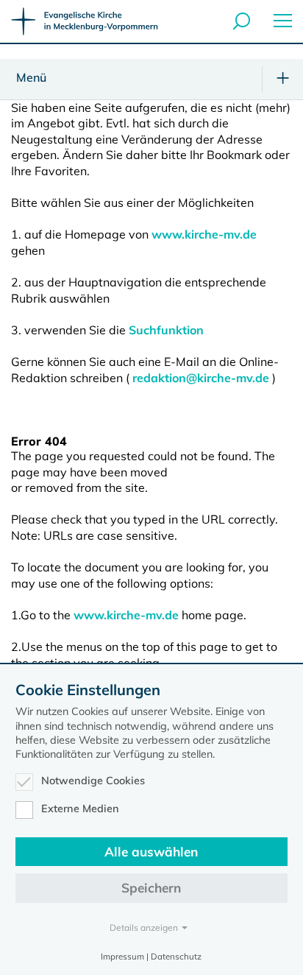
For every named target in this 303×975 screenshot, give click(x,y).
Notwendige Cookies (93, 780)
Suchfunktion (166, 330)
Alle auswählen (151, 851)
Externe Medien (80, 808)
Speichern (151, 887)
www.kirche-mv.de (204, 234)
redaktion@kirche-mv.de (200, 377)
